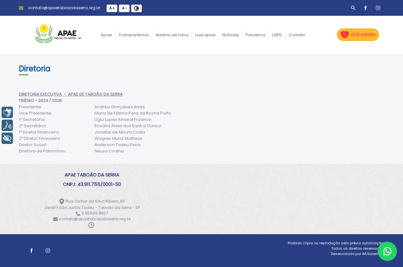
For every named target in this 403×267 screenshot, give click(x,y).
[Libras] (7, 112)
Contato (297, 35)
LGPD (277, 35)
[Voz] (7, 125)
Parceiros (255, 35)
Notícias (230, 35)
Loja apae (205, 35)
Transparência (134, 35)
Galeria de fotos (172, 35)
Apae (106, 35)
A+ (112, 8)
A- (124, 8)
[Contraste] (136, 8)
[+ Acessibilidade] (7, 138)
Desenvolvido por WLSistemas (357, 253)
